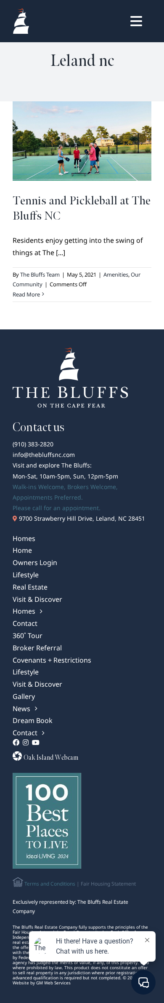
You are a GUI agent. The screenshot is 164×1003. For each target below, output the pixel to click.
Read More (26, 294)
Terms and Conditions (49, 883)
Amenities (115, 274)
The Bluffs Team (40, 274)
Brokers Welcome (91, 487)
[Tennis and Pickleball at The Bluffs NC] (82, 141)
